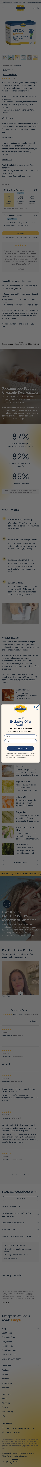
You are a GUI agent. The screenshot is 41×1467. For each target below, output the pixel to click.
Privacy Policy (17, 757)
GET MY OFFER (20, 748)
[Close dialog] (36, 707)
